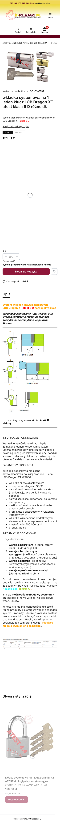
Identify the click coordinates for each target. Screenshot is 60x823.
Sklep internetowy (26, 819)
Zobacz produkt (16, 799)
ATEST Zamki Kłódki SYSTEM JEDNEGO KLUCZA (25, 43)
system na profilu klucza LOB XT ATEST (23, 91)
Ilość (5, 251)
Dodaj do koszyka (26, 271)
